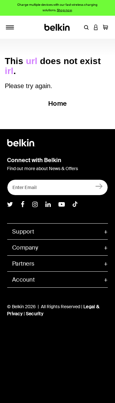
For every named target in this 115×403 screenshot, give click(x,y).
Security (34, 314)
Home (57, 103)
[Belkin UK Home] (57, 26)
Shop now (64, 10)
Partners (23, 263)
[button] (86, 27)
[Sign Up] (99, 186)
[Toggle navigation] (10, 27)
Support (23, 231)
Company (25, 247)
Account (23, 280)
